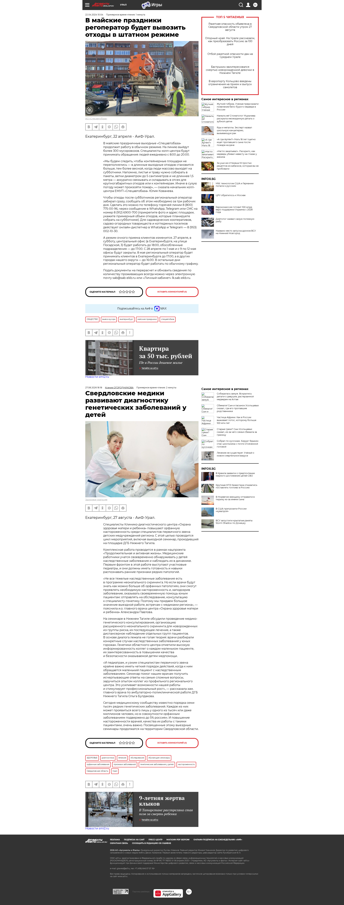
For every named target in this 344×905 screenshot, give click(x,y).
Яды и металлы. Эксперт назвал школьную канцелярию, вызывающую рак (234, 130)
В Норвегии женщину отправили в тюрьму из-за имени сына (235, 498)
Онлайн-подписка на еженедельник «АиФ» (218, 840)
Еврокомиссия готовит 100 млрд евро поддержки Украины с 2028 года (234, 209)
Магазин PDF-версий (177, 840)
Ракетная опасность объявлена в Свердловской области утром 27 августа (230, 27)
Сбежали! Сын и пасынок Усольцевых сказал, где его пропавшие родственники (238, 408)
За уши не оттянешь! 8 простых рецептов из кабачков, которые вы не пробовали (238, 166)
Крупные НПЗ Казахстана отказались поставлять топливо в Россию (236, 486)
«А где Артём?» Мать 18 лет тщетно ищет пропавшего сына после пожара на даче (236, 142)
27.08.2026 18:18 (93, 387)
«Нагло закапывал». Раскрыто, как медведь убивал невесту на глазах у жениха (237, 154)
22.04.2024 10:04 (94, 14)
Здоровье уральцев (96, 499)
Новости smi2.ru (97, 376)
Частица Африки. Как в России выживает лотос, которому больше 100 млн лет (236, 420)
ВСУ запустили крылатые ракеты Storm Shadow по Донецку (234, 521)
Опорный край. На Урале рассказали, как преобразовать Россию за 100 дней (230, 41)
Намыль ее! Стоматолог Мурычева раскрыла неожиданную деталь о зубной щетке (236, 118)
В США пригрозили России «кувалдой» (231, 510)
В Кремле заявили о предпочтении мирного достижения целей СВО (235, 474)
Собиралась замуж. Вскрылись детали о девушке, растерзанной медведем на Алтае (235, 396)
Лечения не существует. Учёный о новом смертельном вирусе (235, 454)
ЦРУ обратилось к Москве (230, 195)
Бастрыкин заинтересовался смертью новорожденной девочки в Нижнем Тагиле (230, 70)
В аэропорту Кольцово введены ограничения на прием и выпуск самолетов (230, 84)
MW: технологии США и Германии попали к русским (235, 184)
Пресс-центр (155, 840)
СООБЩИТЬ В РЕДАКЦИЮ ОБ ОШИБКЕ (151, 843)
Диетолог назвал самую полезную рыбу (235, 220)
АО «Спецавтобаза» (96, 118)
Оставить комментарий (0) (172, 292)
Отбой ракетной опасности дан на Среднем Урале (230, 56)
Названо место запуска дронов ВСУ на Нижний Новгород (236, 232)
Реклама (115, 840)
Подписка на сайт (134, 840)
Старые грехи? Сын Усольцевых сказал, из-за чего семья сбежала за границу (237, 432)
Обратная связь (119, 843)
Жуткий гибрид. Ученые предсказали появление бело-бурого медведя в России (238, 107)
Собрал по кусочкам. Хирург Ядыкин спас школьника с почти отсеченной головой (237, 444)
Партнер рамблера (140, 891)
